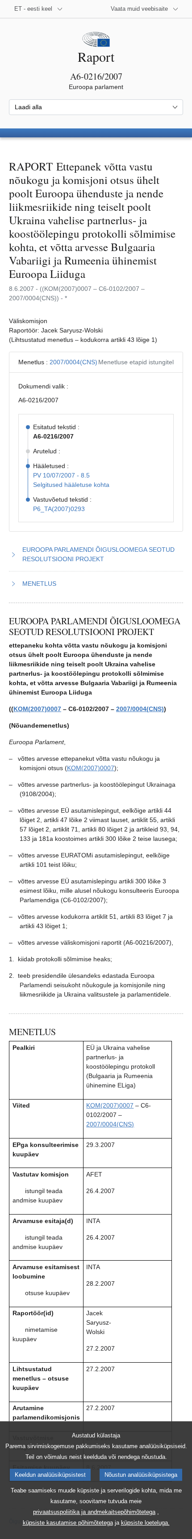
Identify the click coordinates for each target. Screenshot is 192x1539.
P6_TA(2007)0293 (59, 508)
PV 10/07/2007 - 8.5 (61, 475)
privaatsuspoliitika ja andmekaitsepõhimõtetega (94, 1512)
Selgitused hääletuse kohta (71, 484)
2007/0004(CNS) (73, 362)
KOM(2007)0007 (37, 708)
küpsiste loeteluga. (145, 1522)
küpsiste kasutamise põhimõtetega (68, 1522)
